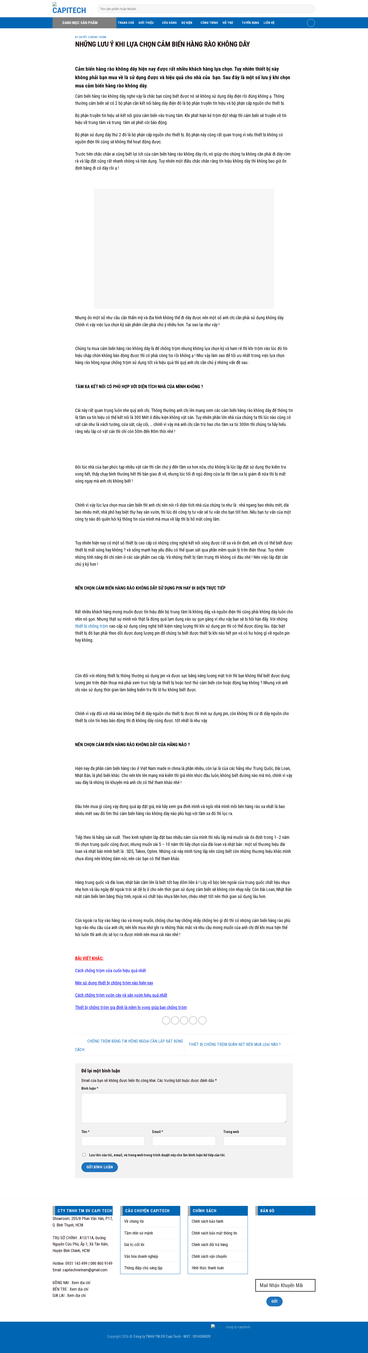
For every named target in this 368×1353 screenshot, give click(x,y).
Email (157, 1132)
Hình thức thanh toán (208, 1268)
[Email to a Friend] (184, 1020)
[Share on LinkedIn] (202, 1020)
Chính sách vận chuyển (209, 1256)
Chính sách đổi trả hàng (210, 1244)
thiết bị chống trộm (91, 626)
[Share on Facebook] (166, 1020)
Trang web (231, 1132)
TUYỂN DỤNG (250, 23)
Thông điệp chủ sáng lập (143, 1268)
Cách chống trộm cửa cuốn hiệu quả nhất (110, 970)
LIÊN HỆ (269, 23)
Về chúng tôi (134, 1221)
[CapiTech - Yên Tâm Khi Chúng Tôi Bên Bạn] (71, 8)
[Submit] (310, 9)
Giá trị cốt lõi (134, 1244)
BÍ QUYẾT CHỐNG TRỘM (90, 37)
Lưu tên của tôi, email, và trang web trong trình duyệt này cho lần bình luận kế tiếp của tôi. (157, 1155)
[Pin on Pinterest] (193, 1020)
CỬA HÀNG (169, 23)
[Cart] (311, 23)
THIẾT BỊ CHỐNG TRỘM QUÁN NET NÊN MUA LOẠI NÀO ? (235, 1044)
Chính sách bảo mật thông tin (214, 1233)
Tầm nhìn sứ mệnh (138, 1233)
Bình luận (89, 1088)
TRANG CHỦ (126, 23)
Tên (85, 1132)
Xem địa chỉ (81, 1282)
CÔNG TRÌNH (209, 23)
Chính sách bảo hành (207, 1221)
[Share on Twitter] (175, 1020)
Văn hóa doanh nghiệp (141, 1256)
